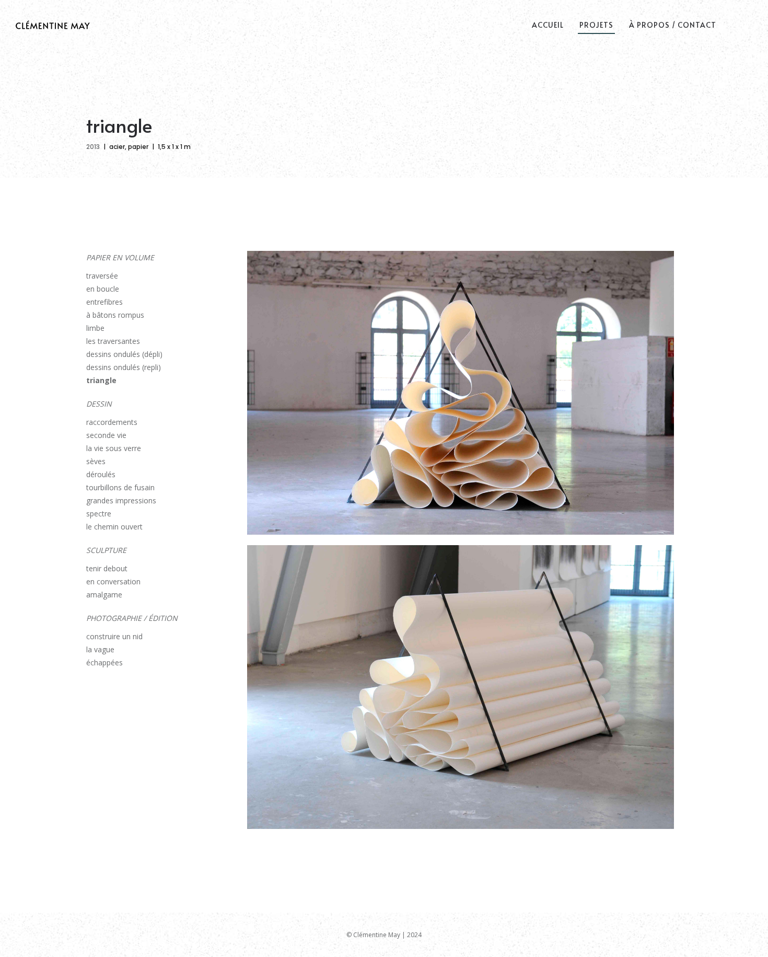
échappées (104, 662)
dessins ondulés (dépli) (124, 354)
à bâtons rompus (115, 315)
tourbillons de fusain (120, 487)
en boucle (102, 289)
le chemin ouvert (114, 527)
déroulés (100, 474)
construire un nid (114, 636)
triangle (101, 380)
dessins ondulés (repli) (123, 367)
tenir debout (106, 568)
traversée (102, 276)
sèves (96, 461)
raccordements (111, 422)
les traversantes (113, 341)
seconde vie (106, 435)
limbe (95, 328)
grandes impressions (121, 500)
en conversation (113, 581)
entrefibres (104, 302)
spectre (98, 513)
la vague (100, 649)
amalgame (104, 594)
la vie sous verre (113, 448)
